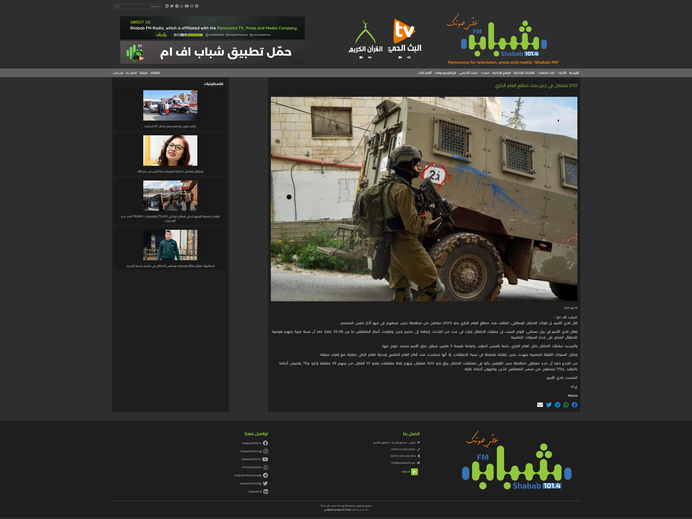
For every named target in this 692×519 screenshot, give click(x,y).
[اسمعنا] (409, 57)
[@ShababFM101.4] (192, 6)
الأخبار (562, 73)
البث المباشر (547, 73)
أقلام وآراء (425, 73)
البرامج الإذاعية (501, 73)
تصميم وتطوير (346, 509)
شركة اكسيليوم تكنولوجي (337, 509)
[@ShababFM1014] (172, 6)
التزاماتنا (155, 73)
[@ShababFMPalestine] (177, 6)
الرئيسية (574, 73)
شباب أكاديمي (468, 73)
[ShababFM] (167, 6)
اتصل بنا (131, 73)
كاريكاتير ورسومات (445, 73)
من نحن (118, 73)
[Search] (117, 6)
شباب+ (485, 73)
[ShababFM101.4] (197, 6)
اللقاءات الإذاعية (524, 73)
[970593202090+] (181, 6)
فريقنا (143, 73)
